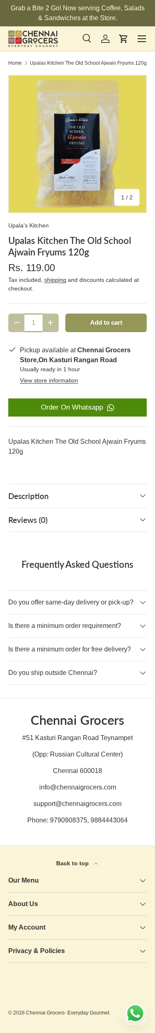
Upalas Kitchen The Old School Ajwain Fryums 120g (88, 63)
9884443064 (109, 820)
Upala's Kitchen (28, 225)
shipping (55, 279)
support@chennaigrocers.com (77, 803)
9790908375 (68, 820)
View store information (49, 380)
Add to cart (106, 322)
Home (15, 63)
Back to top (73, 863)
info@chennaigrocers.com (77, 787)
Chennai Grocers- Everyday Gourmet (67, 1013)
